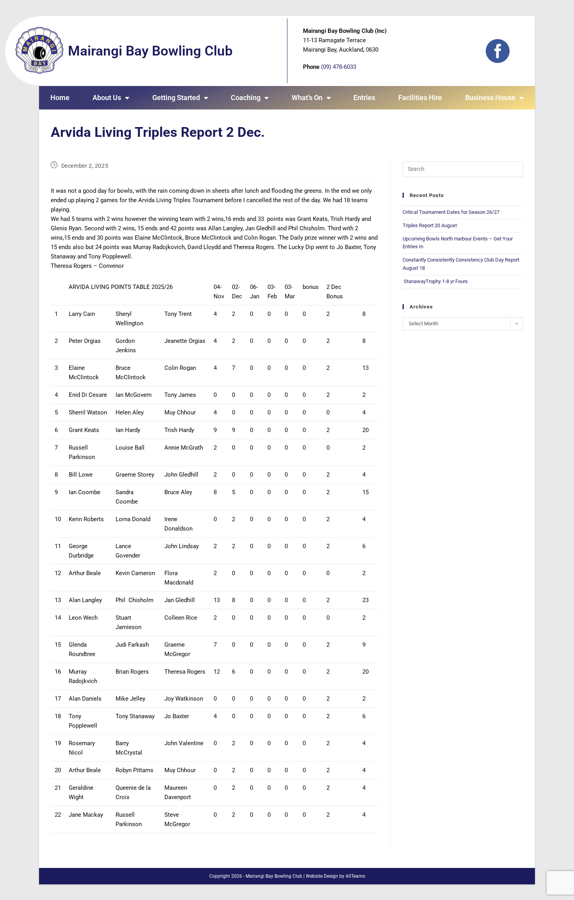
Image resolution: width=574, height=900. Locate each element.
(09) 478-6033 (338, 66)
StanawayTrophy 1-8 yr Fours (435, 281)
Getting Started (176, 97)
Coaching (245, 97)
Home (60, 97)
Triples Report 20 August (430, 225)
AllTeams (355, 876)
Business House (490, 97)
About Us (107, 97)
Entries (364, 97)
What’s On (307, 97)
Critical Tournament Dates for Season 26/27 (451, 212)
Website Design (322, 876)
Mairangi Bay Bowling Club (150, 51)
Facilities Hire (420, 97)
